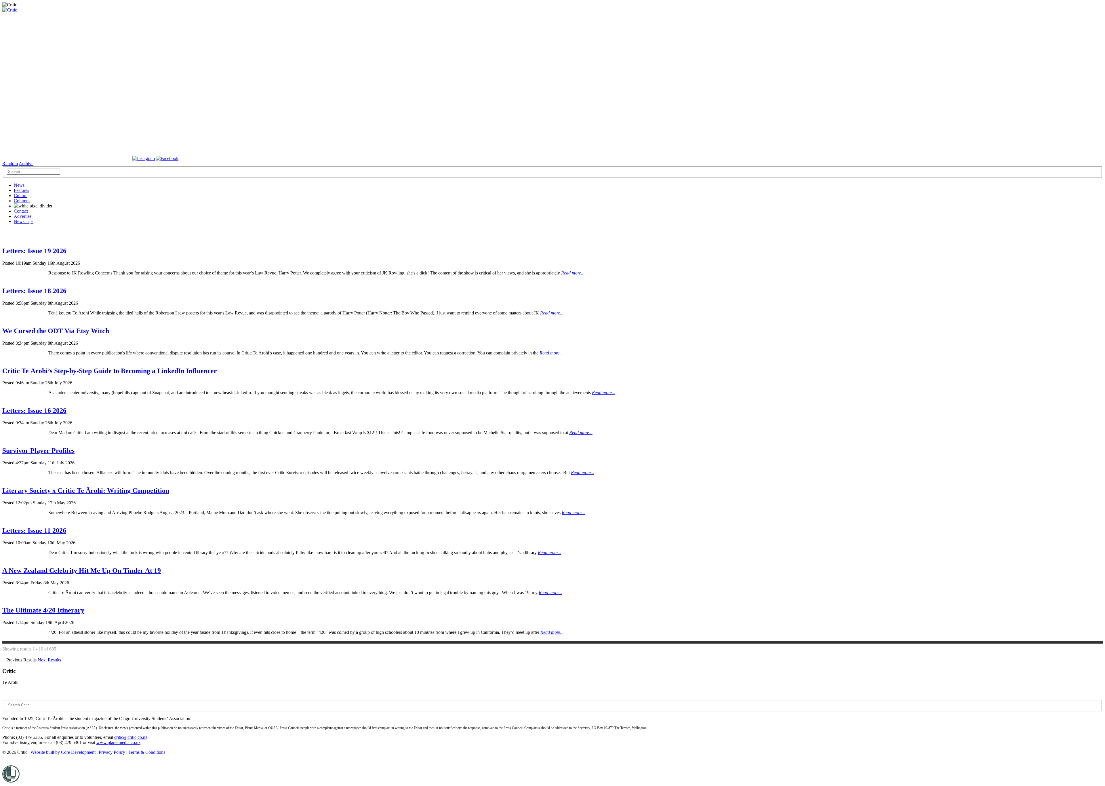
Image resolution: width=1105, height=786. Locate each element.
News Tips (23, 221)
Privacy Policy (112, 752)
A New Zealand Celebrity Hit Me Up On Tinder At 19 (81, 570)
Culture (20, 195)
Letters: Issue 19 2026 (34, 251)
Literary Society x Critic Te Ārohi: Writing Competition (85, 490)
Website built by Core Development (63, 752)
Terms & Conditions (146, 752)
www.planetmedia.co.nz (118, 742)
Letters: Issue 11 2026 (34, 530)
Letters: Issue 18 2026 (34, 291)
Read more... (572, 272)
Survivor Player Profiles (38, 450)
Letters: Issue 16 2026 (34, 410)
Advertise (22, 216)
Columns (22, 200)
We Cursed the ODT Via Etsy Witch (55, 331)
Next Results (50, 659)
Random (10, 163)
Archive (26, 163)
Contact (21, 211)
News (19, 185)
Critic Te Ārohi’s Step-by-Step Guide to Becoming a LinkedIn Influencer (109, 371)
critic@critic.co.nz (130, 737)
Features (21, 190)
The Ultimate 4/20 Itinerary (43, 610)
